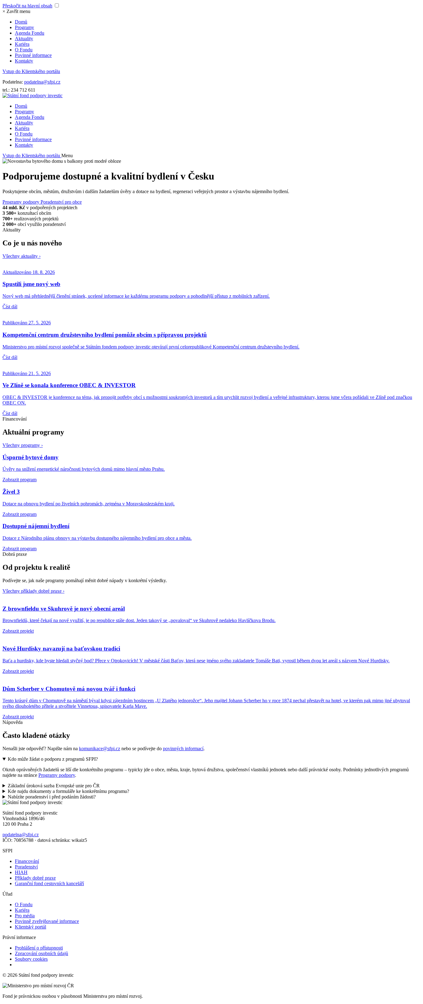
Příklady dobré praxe (35, 878)
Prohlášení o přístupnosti (39, 947)
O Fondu (24, 49)
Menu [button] (67, 155)
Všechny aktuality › (21, 256)
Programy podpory (21, 202)
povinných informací (183, 748)
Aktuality (24, 38)
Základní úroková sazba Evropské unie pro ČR (54, 785)
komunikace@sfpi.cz (99, 748)
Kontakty (24, 60)
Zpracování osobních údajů (41, 953)
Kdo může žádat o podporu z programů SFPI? (53, 759)
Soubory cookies (31, 959)
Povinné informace (33, 55)
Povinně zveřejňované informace (47, 921)
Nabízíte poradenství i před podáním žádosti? (52, 796)
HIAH (21, 872)
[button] (16, 11)
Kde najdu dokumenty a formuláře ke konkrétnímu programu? (68, 791)
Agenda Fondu (29, 33)
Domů (21, 21)
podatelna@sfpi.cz (42, 81)
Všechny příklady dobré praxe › (33, 591)
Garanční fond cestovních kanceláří (49, 883)
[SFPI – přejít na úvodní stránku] (32, 95)
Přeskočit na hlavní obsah (27, 5)
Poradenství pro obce (61, 202)
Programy (24, 27)
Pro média (25, 915)
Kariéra (22, 44)
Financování (27, 861)
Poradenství (26, 866)
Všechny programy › (22, 445)
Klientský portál (30, 926)
